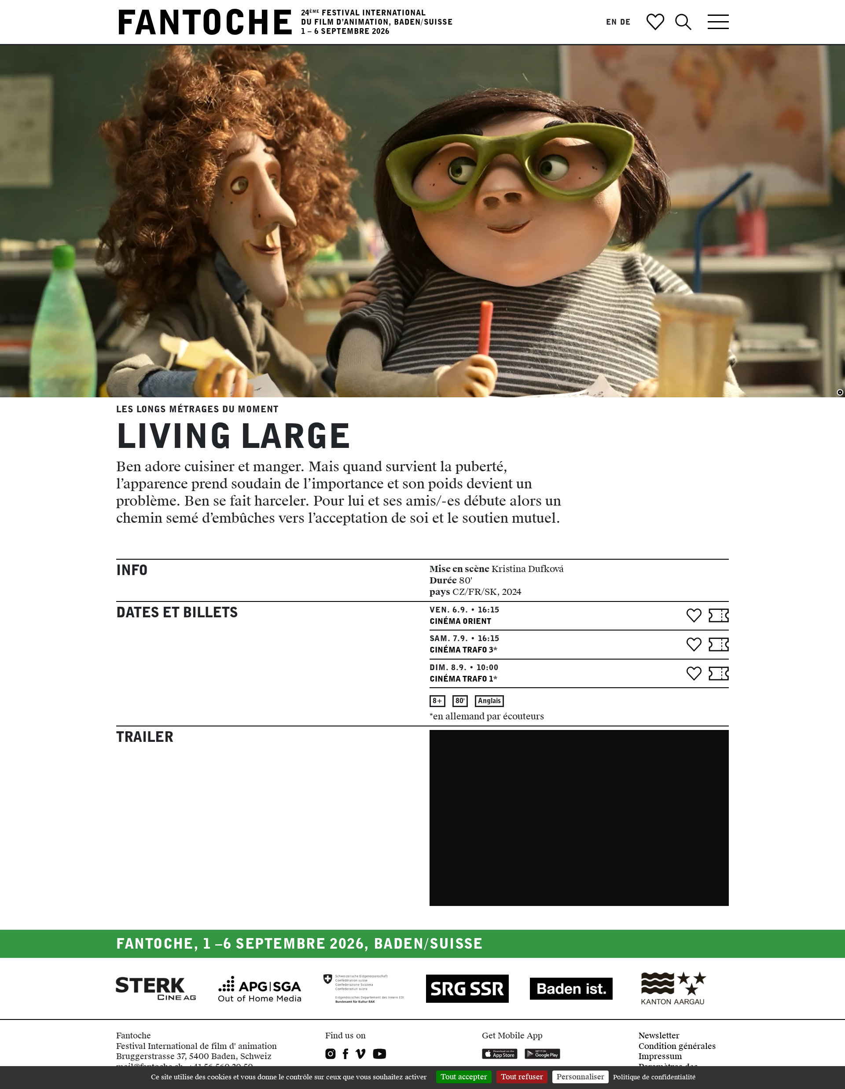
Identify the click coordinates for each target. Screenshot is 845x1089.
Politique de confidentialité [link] (654, 1077)
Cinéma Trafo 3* (463, 649)
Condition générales (677, 1046)
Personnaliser (580, 1077)
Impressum (660, 1056)
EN (611, 22)
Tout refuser (522, 1077)
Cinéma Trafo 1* (463, 678)
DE (625, 22)
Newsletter (659, 1035)
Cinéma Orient (460, 621)
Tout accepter (464, 1077)
